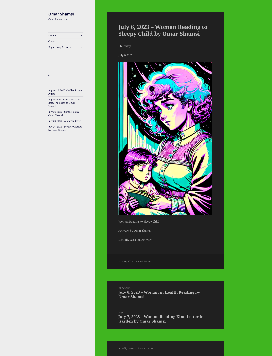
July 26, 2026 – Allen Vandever (64, 121)
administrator (145, 261)
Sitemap (52, 35)
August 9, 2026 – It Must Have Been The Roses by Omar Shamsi (64, 103)
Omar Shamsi (61, 14)
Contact (52, 41)
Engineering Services (59, 47)
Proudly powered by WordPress (135, 348)
